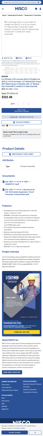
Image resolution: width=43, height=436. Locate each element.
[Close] (35, 433)
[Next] (39, 70)
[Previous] (3, 70)
